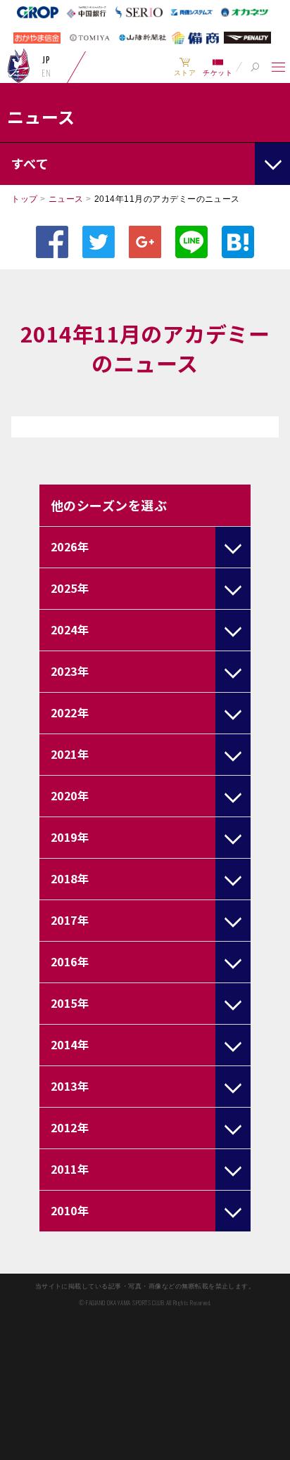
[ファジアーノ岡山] (19, 65)
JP (46, 59)
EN (46, 73)
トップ (24, 199)
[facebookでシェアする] (52, 242)
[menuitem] (184, 67)
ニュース (66, 199)
